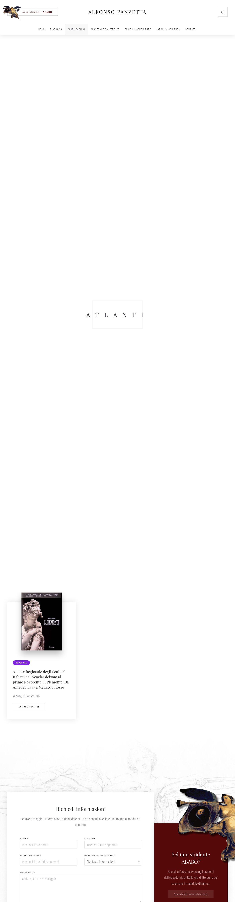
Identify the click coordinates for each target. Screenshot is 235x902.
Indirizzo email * (30, 855)
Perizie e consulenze (138, 29)
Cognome (89, 838)
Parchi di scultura (168, 29)
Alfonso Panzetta (117, 11)
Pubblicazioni (76, 29)
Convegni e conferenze (105, 29)
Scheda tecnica (29, 706)
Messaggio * (27, 872)
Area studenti (37, 11)
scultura (21, 663)
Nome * (24, 838)
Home (41, 29)
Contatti (191, 29)
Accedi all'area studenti (191, 893)
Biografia (56, 29)
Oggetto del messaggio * (100, 855)
